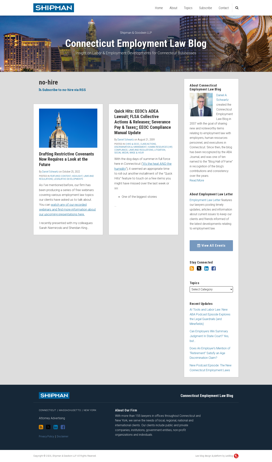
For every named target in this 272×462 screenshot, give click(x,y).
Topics (188, 8)
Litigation (159, 149)
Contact (224, 8)
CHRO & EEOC (132, 144)
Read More (197, 180)
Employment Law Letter (205, 200)
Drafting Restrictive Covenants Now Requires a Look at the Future (66, 159)
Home (159, 8)
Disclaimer (62, 436)
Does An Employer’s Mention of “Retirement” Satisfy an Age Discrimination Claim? (210, 353)
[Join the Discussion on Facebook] (213, 268)
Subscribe (205, 8)
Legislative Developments (68, 179)
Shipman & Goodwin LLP (136, 32)
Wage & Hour (137, 152)
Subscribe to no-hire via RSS (63, 90)
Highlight (77, 176)
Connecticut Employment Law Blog (136, 43)
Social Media (121, 152)
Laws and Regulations (141, 149)
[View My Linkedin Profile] (206, 268)
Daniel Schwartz (50, 171)
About (173, 8)
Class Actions (148, 144)
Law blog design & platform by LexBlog (214, 456)
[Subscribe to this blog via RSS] (192, 268)
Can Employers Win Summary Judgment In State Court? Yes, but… (209, 335)
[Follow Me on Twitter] (199, 268)
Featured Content (60, 176)
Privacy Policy (46, 436)
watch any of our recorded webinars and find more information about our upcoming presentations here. (67, 209)
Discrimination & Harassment (130, 146)
